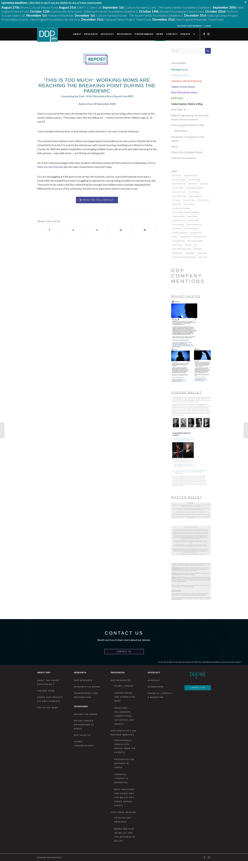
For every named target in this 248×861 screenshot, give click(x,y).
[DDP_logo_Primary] (47, 35)
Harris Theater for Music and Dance (186, 212)
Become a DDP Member (189, 26)
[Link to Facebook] (204, 34)
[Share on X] (73, 230)
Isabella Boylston (179, 220)
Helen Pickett (192, 216)
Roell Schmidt (178, 253)
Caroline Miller (178, 188)
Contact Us (124, 652)
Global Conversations (183, 86)
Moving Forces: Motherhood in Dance (84, 725)
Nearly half (144, 141)
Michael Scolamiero (191, 228)
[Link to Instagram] (209, 34)
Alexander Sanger (179, 180)
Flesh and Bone (203, 200)
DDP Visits (177, 98)
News (174, 146)
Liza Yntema (177, 228)
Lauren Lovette (178, 224)
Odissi (175, 237)
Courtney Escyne (179, 192)
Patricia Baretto (199, 237)
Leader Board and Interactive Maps (124, 697)
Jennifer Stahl (193, 220)
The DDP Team (45, 691)
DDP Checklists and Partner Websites (124, 733)
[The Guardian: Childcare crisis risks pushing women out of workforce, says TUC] (2, 430)
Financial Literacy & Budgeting (121, 778)
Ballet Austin (185, 296)
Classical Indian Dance (194, 188)
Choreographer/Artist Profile (187, 125)
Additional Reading (123, 812)
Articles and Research (122, 820)
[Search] (194, 34)
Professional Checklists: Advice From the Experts (125, 746)
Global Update (123, 686)
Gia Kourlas (177, 204)
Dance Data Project (180, 196)
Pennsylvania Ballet (195, 241)
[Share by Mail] (145, 230)
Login (208, 26)
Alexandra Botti (194, 180)
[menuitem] (189, 26)
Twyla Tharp (202, 257)
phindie (188, 245)
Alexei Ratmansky (179, 184)
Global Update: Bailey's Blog (187, 103)
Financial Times (189, 200)
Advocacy (154, 680)
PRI (195, 245)
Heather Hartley (179, 216)
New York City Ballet (180, 233)
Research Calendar (87, 687)
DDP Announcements (183, 158)
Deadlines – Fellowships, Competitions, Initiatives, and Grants (124, 716)
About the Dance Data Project (48, 682)
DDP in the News (47, 708)
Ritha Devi (198, 249)
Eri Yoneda (176, 200)
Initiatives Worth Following (186, 80)
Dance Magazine (195, 196)
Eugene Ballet (186, 392)
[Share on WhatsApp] (97, 230)
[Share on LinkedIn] (121, 230)
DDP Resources (121, 680)
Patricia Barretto (179, 241)
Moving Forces (179, 69)
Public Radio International (182, 249)
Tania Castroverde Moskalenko (184, 257)
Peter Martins (178, 245)
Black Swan (204, 184)
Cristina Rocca (193, 192)
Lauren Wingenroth (194, 224)
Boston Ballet (186, 497)
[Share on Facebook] (49, 230)
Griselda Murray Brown (181, 208)
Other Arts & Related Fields (186, 152)
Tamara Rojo (201, 253)
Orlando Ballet (185, 237)
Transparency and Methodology (86, 695)
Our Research (83, 680)
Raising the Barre (181, 75)
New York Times (196, 233)
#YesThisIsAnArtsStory (184, 92)
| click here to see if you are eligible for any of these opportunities (51, 2)
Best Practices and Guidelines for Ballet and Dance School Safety (124, 798)
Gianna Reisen (189, 204)
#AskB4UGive (156, 687)
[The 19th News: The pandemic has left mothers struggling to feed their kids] (246, 430)
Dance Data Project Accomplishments (50, 699)
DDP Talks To (178, 109)
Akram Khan (177, 175)
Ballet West (192, 184)
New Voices (180, 130)
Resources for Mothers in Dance (124, 763)
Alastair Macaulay (190, 175)
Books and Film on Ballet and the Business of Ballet (124, 835)
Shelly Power (190, 253)
